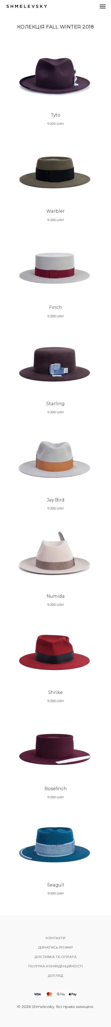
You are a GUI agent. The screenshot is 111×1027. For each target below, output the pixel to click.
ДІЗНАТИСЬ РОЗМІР (55, 947)
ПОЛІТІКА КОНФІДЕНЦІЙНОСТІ (55, 966)
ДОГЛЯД (55, 975)
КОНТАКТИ (55, 938)
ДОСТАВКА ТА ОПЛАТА (55, 957)
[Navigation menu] (103, 6)
